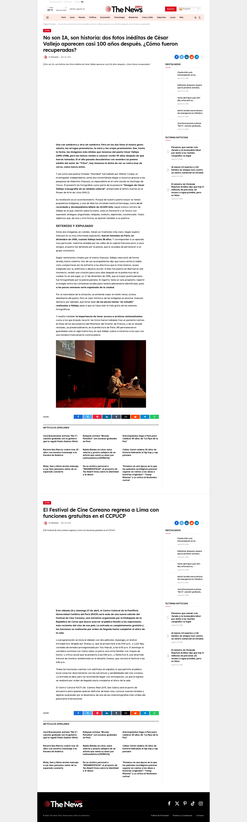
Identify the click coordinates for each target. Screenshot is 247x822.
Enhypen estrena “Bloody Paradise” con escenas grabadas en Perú (100, 439)
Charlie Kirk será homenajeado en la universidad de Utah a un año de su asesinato (188, 73)
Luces (172, 17)
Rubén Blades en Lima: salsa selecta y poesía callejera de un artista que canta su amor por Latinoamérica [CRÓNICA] (99, 453)
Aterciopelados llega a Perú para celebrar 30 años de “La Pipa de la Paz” (140, 439)
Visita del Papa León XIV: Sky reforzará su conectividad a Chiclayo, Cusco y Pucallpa (188, 99)
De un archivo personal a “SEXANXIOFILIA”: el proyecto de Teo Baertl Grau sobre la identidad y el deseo (101, 470)
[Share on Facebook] (176, 57)
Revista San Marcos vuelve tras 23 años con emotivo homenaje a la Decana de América (60, 452)
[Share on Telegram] (197, 57)
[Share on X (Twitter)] (181, 57)
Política (92, 17)
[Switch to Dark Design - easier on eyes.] (199, 17)
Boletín (170, 9)
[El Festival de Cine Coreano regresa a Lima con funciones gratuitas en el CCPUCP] (101, 567)
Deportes (161, 17)
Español (186, 9)
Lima (72, 17)
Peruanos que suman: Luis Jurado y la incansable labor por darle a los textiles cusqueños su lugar (186, 151)
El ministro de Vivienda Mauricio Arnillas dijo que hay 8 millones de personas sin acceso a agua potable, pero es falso (187, 190)
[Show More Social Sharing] (202, 57)
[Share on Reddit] (191, 57)
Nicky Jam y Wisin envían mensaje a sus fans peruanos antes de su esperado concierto (60, 469)
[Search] (195, 17)
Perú (63, 17)
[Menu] (47, 17)
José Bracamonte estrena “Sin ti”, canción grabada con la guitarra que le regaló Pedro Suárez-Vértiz (60, 439)
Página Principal (49, 24)
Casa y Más (147, 17)
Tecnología (119, 17)
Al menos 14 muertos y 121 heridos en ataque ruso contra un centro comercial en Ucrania (187, 170)
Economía (105, 17)
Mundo (82, 17)
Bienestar (133, 17)
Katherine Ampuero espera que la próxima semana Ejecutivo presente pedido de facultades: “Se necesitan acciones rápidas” (190, 86)
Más (181, 17)
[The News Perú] (123, 9)
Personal (54, 57)
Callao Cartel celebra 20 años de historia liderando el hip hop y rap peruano (140, 452)
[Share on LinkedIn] (186, 57)
